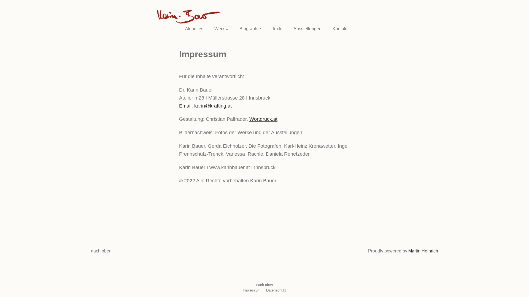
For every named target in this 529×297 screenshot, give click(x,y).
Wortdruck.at (263, 119)
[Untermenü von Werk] (227, 29)
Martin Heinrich (423, 251)
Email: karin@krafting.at (205, 106)
